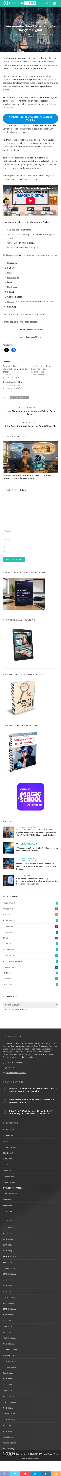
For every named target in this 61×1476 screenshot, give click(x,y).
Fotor (9, 282)
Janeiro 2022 (8, 1303)
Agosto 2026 (8, 1227)
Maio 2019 (7, 1425)
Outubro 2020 (9, 1361)
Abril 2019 (7, 1431)
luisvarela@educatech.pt (16, 1073)
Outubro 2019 (9, 1420)
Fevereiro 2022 (9, 1297)
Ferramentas (30, 950)
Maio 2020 (7, 1385)
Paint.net (11, 268)
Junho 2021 (8, 1315)
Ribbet (10, 292)
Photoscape (13, 277)
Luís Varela (16, 35)
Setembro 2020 (9, 1367)
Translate (24, 1009)
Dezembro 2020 (10, 1350)
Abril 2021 (7, 1326)
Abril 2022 (7, 1286)
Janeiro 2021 (8, 1344)
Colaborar (24, 829)
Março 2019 (8, 1437)
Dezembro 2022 (10, 1268)
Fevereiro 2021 (9, 1338)
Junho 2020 (8, 1379)
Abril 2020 (7, 1390)
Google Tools (30, 955)
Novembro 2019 (9, 1414)
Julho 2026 (8, 1233)
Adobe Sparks (30, 903)
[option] (30, 460)
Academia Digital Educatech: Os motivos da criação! (15, 369)
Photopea (12, 263)
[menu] (54, 3)
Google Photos (14, 297)
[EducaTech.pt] (19, 3)
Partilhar (30, 979)
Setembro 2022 (9, 1274)
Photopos (12, 287)
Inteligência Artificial (31, 827)
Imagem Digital (19, 397)
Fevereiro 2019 (9, 1443)
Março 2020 (8, 1396)
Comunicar (30, 932)
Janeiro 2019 (8, 1449)
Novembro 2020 (10, 1356)
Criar (20, 22)
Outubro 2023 (9, 1245)
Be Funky (11, 306)
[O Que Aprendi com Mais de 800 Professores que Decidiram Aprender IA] (8, 848)
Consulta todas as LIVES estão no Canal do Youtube (30, 118)
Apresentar (30, 909)
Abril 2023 (7, 1251)
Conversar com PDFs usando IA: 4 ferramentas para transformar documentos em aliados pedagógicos (37, 881)
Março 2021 (8, 1332)
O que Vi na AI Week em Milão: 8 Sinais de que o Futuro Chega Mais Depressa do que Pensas (36, 866)
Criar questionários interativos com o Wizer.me (30, 426)
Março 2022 (8, 1292)
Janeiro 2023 (8, 1262)
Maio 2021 (7, 1321)
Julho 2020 (8, 1373)
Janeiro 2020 (8, 1408)
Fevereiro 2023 (9, 1257)
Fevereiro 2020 (9, 1402)
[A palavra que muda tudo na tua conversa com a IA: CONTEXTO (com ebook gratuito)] (30, 457)
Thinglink (30, 985)
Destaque (30, 944)
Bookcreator (30, 921)
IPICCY (10, 302)
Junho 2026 (8, 1239)
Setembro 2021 (9, 1309)
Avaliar (30, 915)
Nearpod (30, 973)
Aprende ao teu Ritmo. (13, 382)
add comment (48, 35)
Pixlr (9, 273)
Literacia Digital (37, 22)
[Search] (47, 3)
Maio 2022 (7, 1280)
